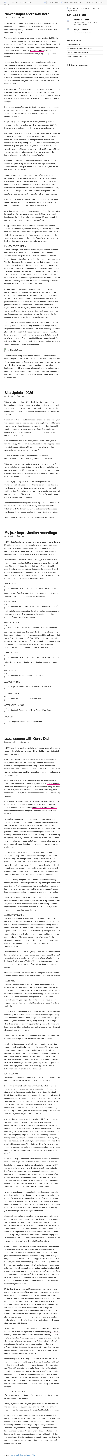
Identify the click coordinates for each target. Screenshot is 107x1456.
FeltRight (12, 359)
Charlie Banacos (53, 783)
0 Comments (20, 17)
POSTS (87, 2)
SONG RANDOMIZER (72, 2)
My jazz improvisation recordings (79, 48)
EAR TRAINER (53, 2)
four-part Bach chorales (22, 1259)
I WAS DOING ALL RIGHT (21, 2)
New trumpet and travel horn (77, 57)
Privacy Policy (31, 1455)
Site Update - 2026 (74, 44)
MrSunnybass (24, 606)
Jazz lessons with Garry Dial (77, 52)
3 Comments (24, 742)
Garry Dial (8, 814)
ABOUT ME (98, 2)
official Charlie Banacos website (44, 807)
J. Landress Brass (37, 50)
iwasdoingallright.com (18, 1455)
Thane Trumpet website (16, 170)
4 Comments (20, 396)
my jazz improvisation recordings (44, 512)
